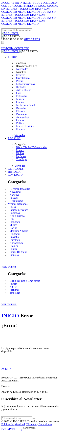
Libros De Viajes (25, 126)
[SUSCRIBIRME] (34, 418)
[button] (10, 36)
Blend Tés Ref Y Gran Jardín (31, 147)
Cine (18, 93)
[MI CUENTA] (10, 33)
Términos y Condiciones (39, 424)
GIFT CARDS (32, 39)
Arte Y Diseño (23, 90)
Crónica (20, 120)
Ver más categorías (17, 203)
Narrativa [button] (21, 72)
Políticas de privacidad (13, 424)
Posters (20, 150)
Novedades (22, 69)
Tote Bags (21, 159)
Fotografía (21, 96)
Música (20, 99)
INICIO (10, 316)
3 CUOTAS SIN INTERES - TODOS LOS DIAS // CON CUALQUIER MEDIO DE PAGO (29, 4)
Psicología (21, 114)
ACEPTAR (7, 368)
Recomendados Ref (20, 188)
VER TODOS (9, 266)
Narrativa (14, 194)
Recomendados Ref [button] (26, 66)
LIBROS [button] (6, 39)
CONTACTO (21, 48)
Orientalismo (23, 78)
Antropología (23, 117)
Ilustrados (21, 87)
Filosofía (20, 111)
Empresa (20, 129)
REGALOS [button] (17, 39)
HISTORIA (7, 48)
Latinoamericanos (25, 84)
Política (20, 123)
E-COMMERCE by (11, 429)
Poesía (19, 81)
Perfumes (21, 156)
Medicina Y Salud (25, 105)
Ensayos (20, 75)
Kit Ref (20, 153)
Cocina (20, 102)
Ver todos (20, 135)
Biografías (21, 108)
